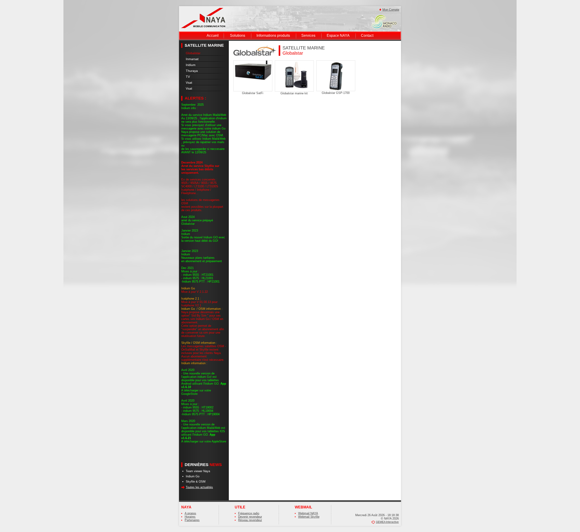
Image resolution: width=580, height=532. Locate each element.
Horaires (190, 516)
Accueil (213, 35)
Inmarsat (192, 59)
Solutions (237, 35)
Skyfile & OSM (195, 481)
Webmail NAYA (308, 513)
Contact (367, 35)
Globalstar (193, 53)
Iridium (191, 65)
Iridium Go (192, 476)
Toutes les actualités (199, 487)
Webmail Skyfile (308, 516)
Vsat (189, 82)
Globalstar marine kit (294, 93)
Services (308, 35)
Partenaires (192, 520)
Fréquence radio (248, 513)
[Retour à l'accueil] (203, 18)
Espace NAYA (338, 35)
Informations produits (273, 35)
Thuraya (192, 71)
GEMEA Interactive (387, 522)
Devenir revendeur (250, 516)
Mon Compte (390, 9)
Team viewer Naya (198, 471)
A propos (190, 513)
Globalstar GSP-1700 (336, 93)
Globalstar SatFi (252, 93)
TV (188, 76)
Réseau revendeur (250, 520)
